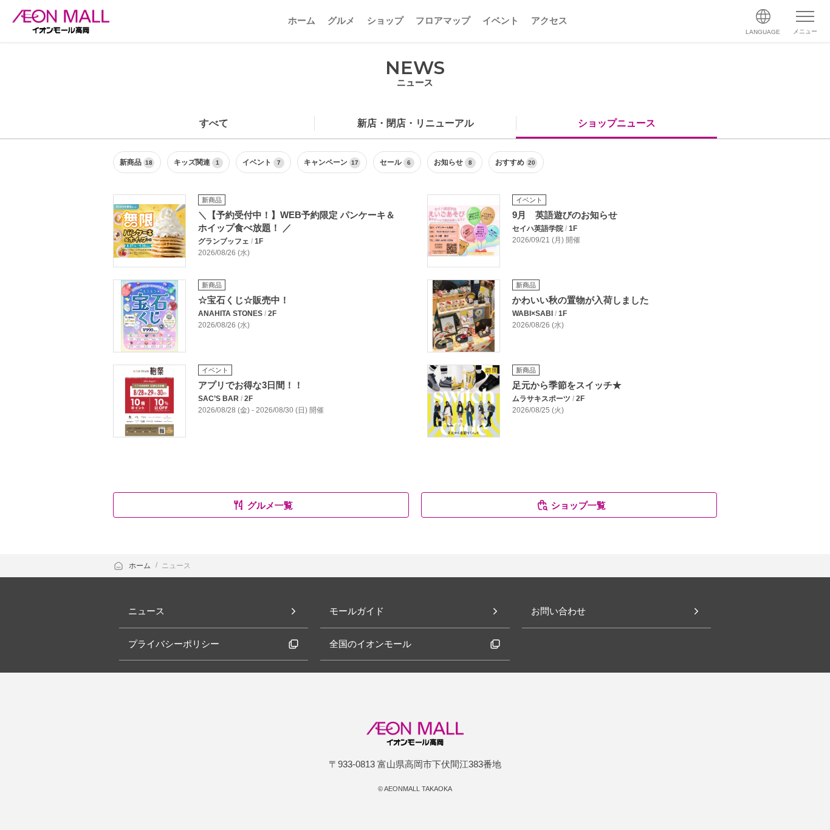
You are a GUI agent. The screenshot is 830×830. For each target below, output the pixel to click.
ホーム (141, 565)
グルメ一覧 (270, 505)
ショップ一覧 (578, 505)
